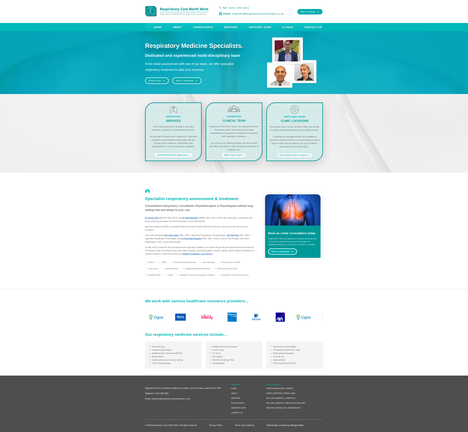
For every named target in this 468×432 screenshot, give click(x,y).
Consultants (203, 27)
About (177, 27)
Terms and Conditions (244, 425)
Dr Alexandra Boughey (191, 238)
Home (158, 27)
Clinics (287, 27)
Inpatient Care (260, 27)
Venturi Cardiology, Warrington (283, 408)
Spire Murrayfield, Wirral (279, 388)
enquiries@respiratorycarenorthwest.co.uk (258, 13)
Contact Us (313, 27)
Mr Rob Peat (233, 235)
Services (231, 27)
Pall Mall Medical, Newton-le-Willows (285, 403)
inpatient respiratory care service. (197, 254)
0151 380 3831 (239, 7)
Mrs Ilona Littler (171, 235)
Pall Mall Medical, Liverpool (281, 398)
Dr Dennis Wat (151, 218)
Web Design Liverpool (277, 425)
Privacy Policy (216, 425)
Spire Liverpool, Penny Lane (280, 393)
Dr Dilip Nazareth (190, 218)
